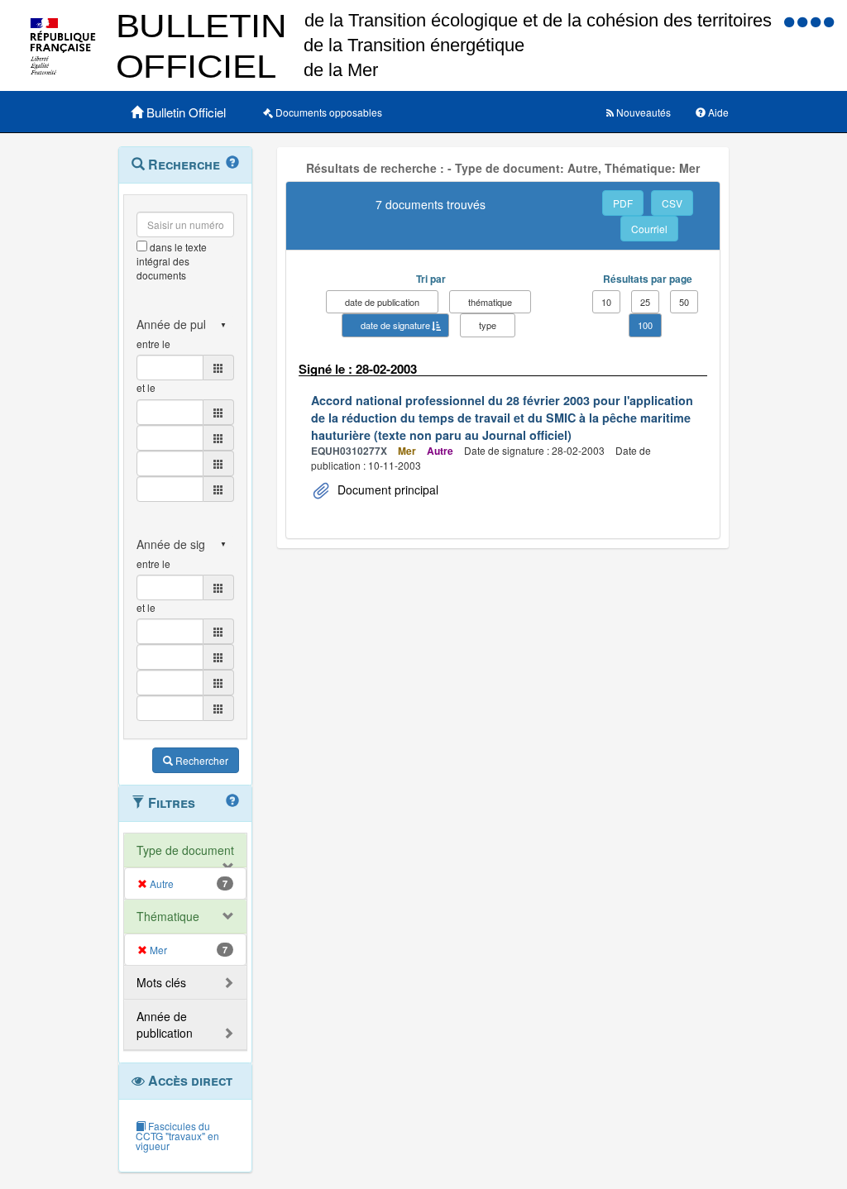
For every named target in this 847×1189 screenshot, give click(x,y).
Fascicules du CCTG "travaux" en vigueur (177, 1136)
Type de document (185, 850)
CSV (672, 203)
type (487, 325)
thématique (490, 301)
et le (146, 387)
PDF (623, 203)
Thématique (167, 916)
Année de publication (164, 1024)
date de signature (395, 325)
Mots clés (161, 982)
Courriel (649, 229)
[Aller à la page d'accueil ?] (829, 21)
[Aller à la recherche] (817, 21)
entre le (153, 344)
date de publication (382, 301)
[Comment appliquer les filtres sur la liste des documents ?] (232, 801)
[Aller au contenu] (804, 21)
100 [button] (645, 325)
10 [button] (606, 301)
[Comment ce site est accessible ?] (790, 21)
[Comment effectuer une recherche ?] (232, 163)
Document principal (386, 489)
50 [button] (684, 301)
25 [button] (645, 301)
